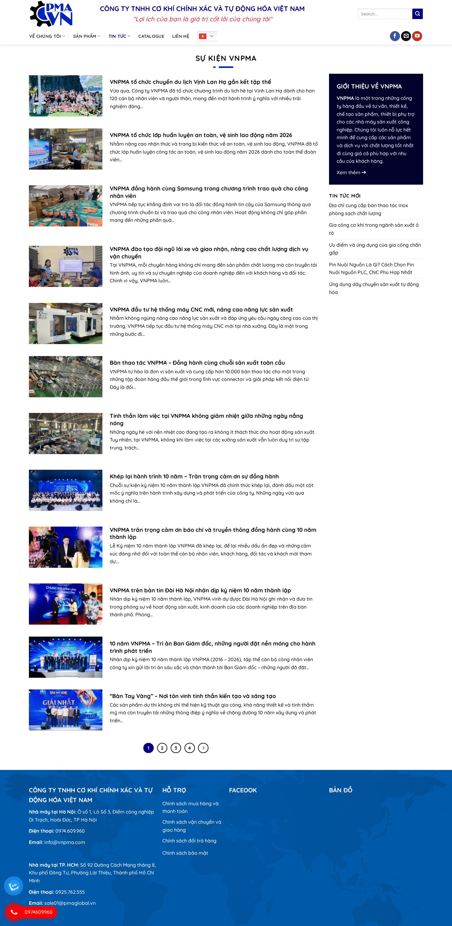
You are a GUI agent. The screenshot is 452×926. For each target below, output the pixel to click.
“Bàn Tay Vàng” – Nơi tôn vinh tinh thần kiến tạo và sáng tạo (193, 696)
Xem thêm (349, 172)
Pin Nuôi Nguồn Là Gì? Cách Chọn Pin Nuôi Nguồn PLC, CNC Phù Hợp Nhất (371, 268)
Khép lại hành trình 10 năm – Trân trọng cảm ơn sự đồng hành (194, 476)
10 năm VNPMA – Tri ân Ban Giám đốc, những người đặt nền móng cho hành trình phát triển (212, 647)
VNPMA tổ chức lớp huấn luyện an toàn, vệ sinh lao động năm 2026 (201, 135)
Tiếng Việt (209, 36)
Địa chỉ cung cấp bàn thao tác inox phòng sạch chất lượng (368, 209)
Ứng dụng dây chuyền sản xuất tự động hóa (374, 288)
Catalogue (151, 36)
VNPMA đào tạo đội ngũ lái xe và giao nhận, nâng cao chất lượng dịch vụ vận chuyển (209, 252)
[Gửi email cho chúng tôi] (406, 36)
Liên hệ (180, 36)
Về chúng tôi (45, 36)
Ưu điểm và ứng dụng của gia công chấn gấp (375, 249)
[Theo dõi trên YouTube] (417, 36)
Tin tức (117, 36)
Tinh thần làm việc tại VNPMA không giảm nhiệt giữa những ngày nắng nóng (206, 419)
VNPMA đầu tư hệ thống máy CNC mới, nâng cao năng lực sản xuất (201, 309)
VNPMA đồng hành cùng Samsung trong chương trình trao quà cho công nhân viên (209, 192)
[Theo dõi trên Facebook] (395, 36)
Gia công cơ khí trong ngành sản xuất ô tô (374, 229)
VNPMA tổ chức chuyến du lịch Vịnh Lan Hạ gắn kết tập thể (190, 81)
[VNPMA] (60, 14)
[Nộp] (417, 14)
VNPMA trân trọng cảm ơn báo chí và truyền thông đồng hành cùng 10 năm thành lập (213, 533)
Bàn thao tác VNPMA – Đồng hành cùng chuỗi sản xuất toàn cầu (197, 362)
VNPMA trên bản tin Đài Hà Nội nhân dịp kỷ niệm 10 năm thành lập (200, 590)
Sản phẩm (84, 36)
